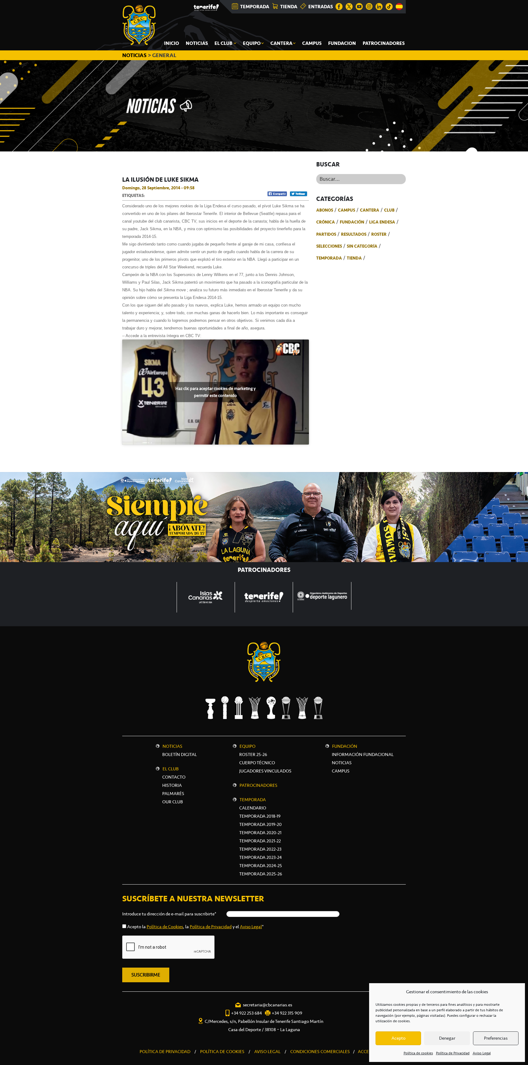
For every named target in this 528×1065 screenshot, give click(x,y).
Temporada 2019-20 (260, 824)
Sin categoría (362, 246)
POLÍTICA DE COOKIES (222, 1051)
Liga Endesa (382, 222)
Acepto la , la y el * (195, 926)
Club (389, 210)
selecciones (329, 246)
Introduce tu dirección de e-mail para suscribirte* (169, 914)
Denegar (447, 1038)
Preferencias (496, 1038)
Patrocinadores (258, 785)
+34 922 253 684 (246, 1013)
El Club (171, 768)
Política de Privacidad (453, 1053)
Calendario (252, 808)
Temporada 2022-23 (260, 849)
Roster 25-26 (253, 754)
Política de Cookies (165, 926)
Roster (379, 234)
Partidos (326, 234)
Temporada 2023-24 (260, 857)
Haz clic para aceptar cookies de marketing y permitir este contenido (215, 392)
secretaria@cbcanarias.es (267, 1005)
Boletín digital (179, 754)
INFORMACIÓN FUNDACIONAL (363, 754)
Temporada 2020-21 (260, 832)
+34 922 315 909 (287, 1013)
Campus (346, 210)
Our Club (172, 801)
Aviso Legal (482, 1053)
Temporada (329, 258)
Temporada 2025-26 (260, 874)
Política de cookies (418, 1053)
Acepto (398, 1038)
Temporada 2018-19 (259, 816)
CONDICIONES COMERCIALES (320, 1051)
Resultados (353, 234)
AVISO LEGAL (267, 1051)
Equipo (247, 746)
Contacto (173, 777)
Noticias (172, 746)
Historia (172, 785)
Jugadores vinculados (265, 771)
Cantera (369, 210)
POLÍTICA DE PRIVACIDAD (165, 1051)
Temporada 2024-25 (260, 865)
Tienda (354, 258)
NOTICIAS (135, 55)
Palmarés (173, 793)
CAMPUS (341, 771)
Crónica (325, 222)
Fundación (352, 222)
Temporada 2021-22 (260, 841)
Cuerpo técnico (257, 762)
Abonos (324, 210)
